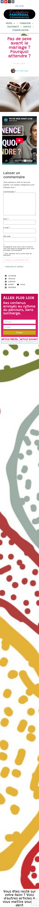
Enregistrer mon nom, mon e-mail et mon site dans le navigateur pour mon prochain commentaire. (18, 248)
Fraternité (13, 27)
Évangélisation (20, 30)
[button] (10, 276)
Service (27, 27)
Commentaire (9, 191)
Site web (6, 236)
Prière (9, 23)
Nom (6, 219)
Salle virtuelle (19, 6)
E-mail (6, 227)
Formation (25, 23)
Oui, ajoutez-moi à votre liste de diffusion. (17, 254)
